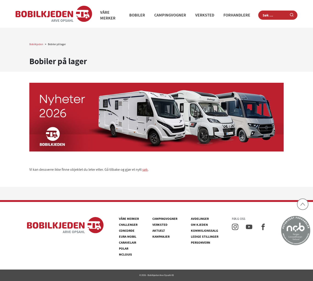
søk (145, 169)
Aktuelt (158, 231)
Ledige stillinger (204, 236)
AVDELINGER (200, 219)
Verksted (204, 15)
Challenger (128, 225)
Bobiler (137, 15)
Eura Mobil (127, 236)
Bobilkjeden (36, 44)
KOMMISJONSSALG (204, 231)
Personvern (200, 242)
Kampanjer (161, 236)
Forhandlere (236, 15)
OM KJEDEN (199, 225)
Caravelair (127, 242)
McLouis (125, 254)
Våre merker (129, 219)
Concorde (127, 231)
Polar (123, 248)
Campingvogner (170, 15)
